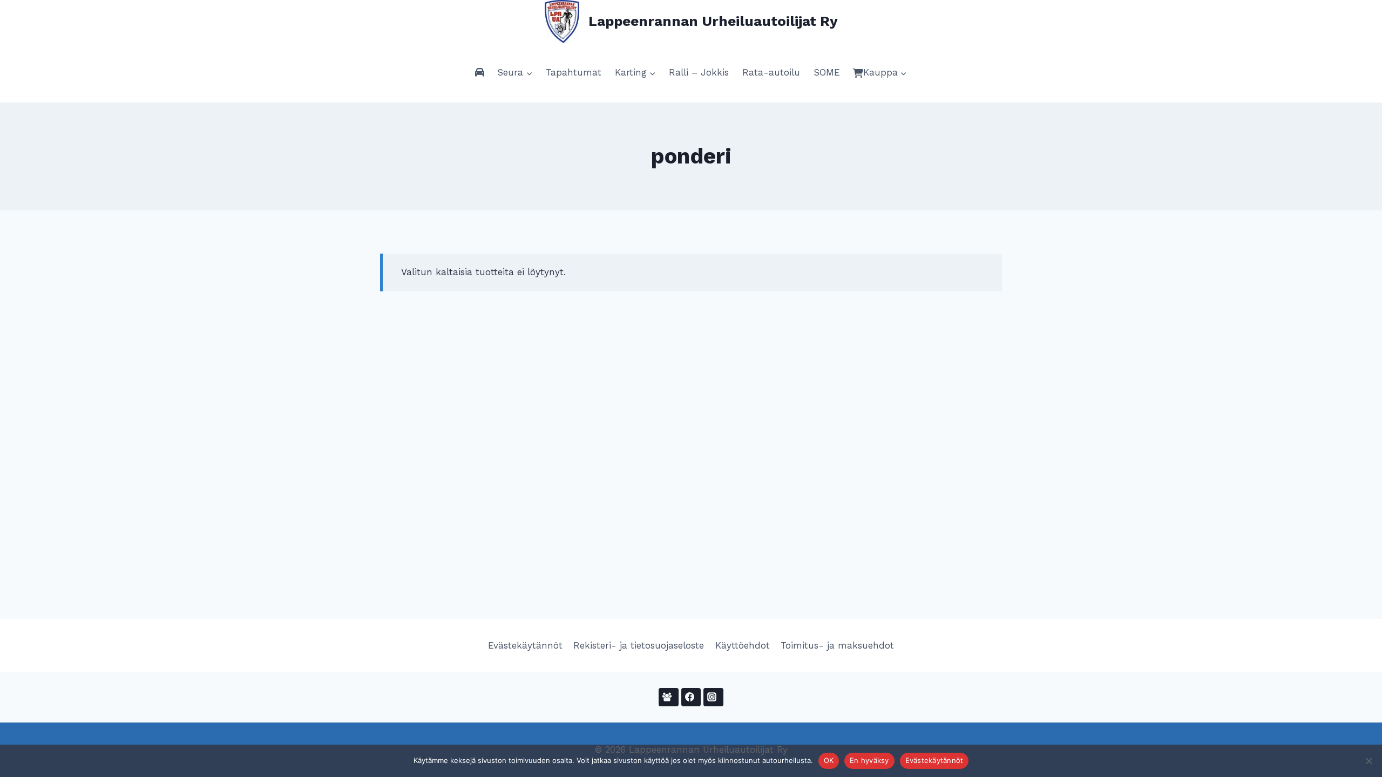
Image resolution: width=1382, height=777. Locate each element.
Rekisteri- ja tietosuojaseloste (638, 645)
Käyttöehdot (742, 645)
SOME (827, 72)
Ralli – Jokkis (699, 72)
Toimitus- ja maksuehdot (837, 645)
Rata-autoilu (771, 72)
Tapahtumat (573, 72)
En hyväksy (869, 760)
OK (829, 760)
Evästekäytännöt (525, 645)
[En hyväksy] (1368, 760)
